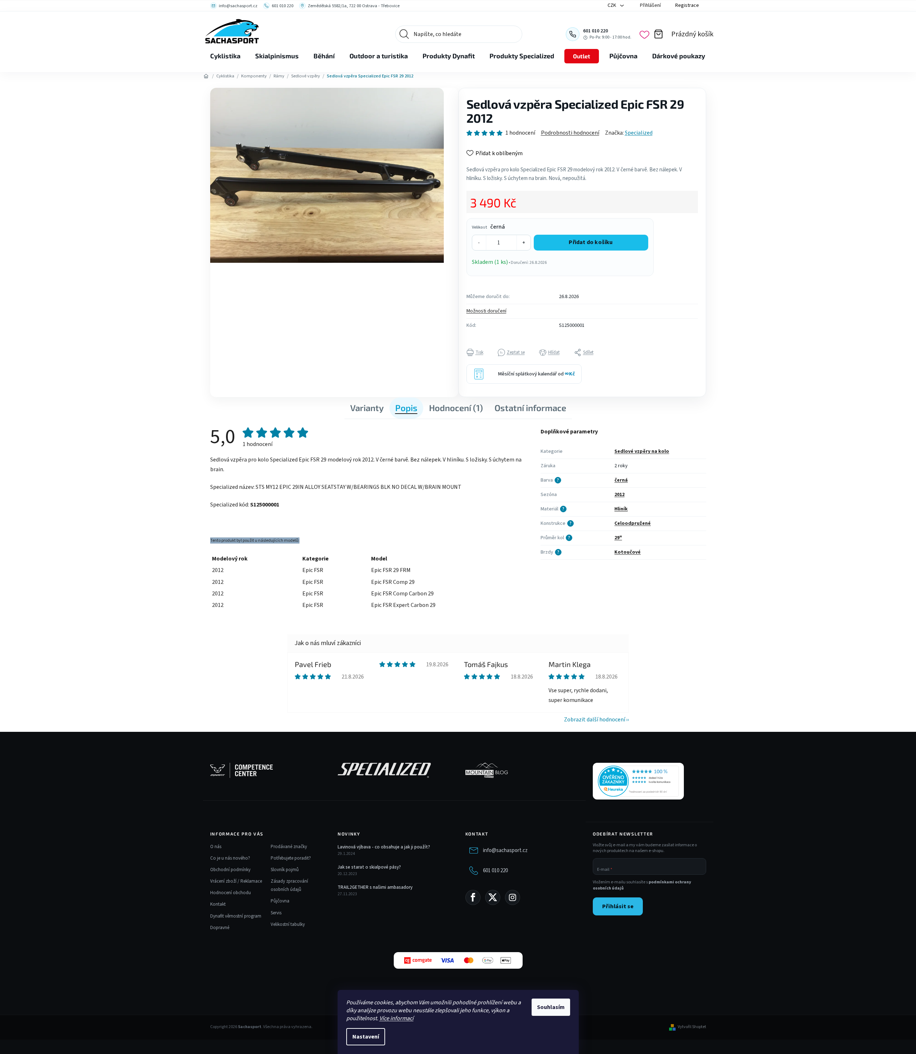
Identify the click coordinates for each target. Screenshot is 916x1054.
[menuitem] (225, 56)
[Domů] (206, 76)
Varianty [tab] (367, 407)
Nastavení (365, 1037)
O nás (215, 846)
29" (618, 537)
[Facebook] (472, 897)
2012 (619, 494)
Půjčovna (280, 901)
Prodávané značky (289, 846)
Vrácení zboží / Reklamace (236, 881)
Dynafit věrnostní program (235, 916)
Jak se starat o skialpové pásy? (369, 867)
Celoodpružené (632, 523)
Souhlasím (551, 1007)
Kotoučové (627, 552)
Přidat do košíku (591, 242)
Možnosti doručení (486, 311)
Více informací (396, 1018)
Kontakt (218, 904)
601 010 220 (495, 870)
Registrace (687, 5)
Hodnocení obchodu (230, 892)
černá (621, 480)
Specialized (639, 133)
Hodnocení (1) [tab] (456, 407)
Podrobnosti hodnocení (570, 133)
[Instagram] (512, 897)
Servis (276, 913)
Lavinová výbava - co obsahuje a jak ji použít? (384, 847)
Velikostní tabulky (288, 924)
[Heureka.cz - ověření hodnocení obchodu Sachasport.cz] (638, 781)
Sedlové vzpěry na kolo (641, 451)
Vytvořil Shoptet (692, 1027)
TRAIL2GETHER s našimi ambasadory (375, 887)
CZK (612, 5)
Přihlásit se (617, 906)
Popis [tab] (406, 407)
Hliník (621, 509)
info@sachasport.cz (505, 850)
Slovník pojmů (285, 869)
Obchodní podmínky (230, 869)
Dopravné (219, 927)
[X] (492, 897)
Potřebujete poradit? (291, 858)
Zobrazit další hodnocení (594, 720)
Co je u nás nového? (230, 858)
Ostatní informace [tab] (530, 407)
